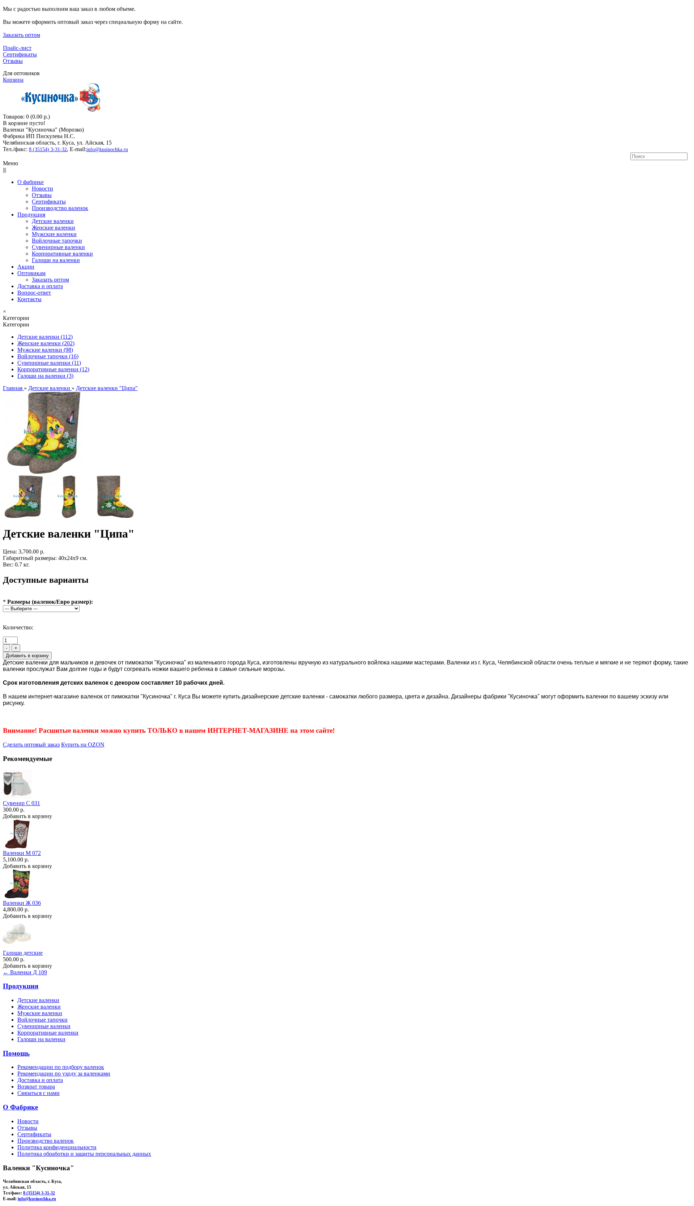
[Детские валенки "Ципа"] (44, 472)
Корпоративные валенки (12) (53, 369)
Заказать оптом (21, 35)
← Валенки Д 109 (25, 972)
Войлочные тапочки (42, 1020)
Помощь (16, 1053)
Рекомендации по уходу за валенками (63, 1073)
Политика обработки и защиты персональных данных (84, 1154)
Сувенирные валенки (43, 1026)
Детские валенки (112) (45, 337)
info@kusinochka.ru (107, 149)
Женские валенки (39, 1007)
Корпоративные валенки (47, 1033)
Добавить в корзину (27, 816)
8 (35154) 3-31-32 (48, 149)
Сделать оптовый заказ (31, 744)
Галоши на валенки (41, 1039)
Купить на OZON (82, 744)
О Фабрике (20, 1107)
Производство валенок (45, 1141)
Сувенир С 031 (21, 803)
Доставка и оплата (40, 1080)
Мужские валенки (39, 1013)
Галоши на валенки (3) (45, 376)
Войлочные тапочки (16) (47, 356)
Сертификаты (20, 54)
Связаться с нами (38, 1093)
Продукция (20, 986)
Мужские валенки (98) (45, 350)
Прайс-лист (17, 48)
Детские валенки (38, 1000)
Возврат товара (36, 1086)
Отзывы (13, 61)
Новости (28, 1121)
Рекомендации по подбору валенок (60, 1067)
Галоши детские (23, 953)
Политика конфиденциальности (57, 1147)
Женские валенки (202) (45, 343)
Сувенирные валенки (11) (49, 363)
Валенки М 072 (22, 853)
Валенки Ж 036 (22, 903)
